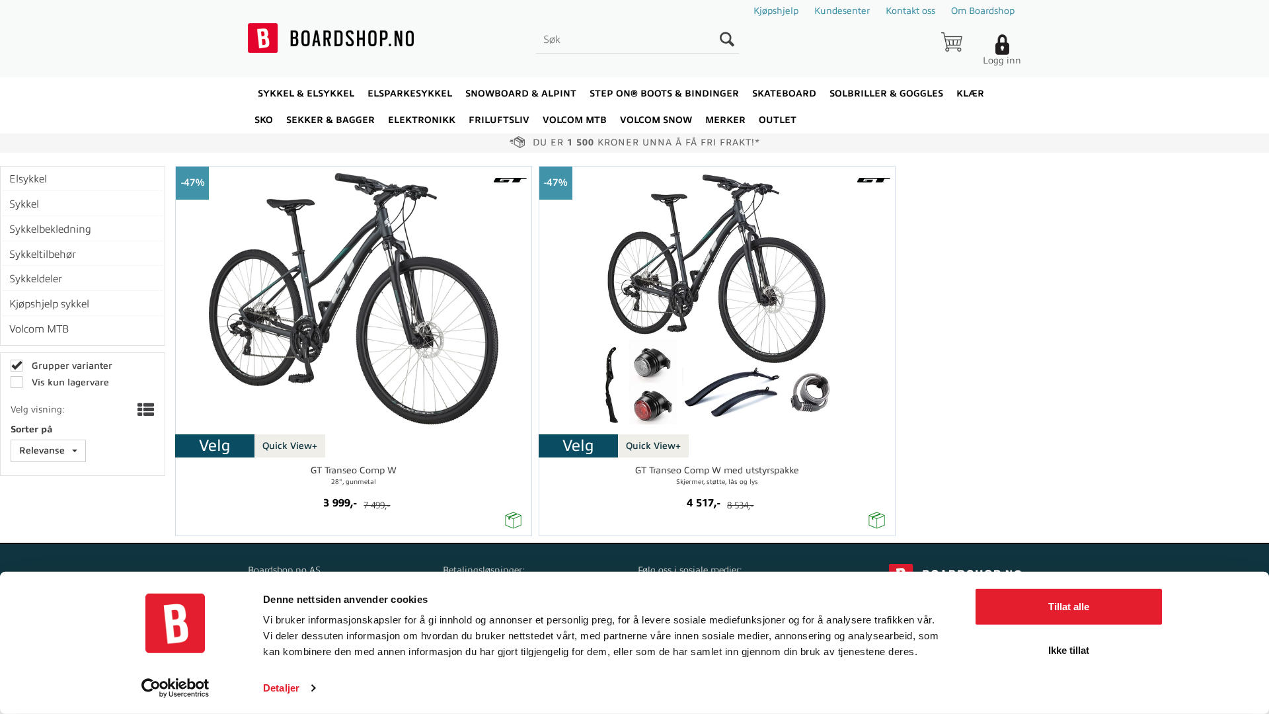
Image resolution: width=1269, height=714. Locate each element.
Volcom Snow (656, 120)
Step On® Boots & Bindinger (664, 94)
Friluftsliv (499, 120)
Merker (725, 120)
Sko (263, 120)
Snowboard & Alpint (520, 94)
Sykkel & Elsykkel (306, 94)
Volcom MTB (39, 329)
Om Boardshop (983, 11)
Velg (215, 445)
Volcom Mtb (575, 120)
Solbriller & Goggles (886, 94)
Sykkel (24, 204)
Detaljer (281, 688)
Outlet (777, 120)
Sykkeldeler (35, 279)
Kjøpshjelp (775, 11)
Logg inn (1002, 60)
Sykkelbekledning (50, 229)
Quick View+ (289, 446)
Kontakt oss (910, 11)
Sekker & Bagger (330, 120)
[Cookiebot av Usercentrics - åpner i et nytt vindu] (175, 688)
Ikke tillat (1068, 649)
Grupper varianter (70, 366)
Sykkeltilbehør (42, 254)
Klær (970, 94)
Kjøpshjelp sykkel (49, 304)
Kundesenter (842, 11)
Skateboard (784, 94)
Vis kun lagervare (69, 382)
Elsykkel (28, 179)
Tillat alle (1068, 606)
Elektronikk (421, 120)
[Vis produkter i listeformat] (144, 411)
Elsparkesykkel (409, 94)
